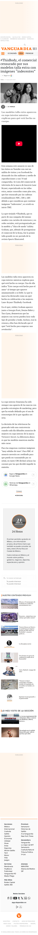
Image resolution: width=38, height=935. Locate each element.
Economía (12, 53)
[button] (3, 54)
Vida (21, 53)
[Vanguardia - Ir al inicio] (19, 49)
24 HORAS (11, 107)
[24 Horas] (19, 522)
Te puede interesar (14, 581)
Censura (19, 495)
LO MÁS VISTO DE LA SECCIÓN (18, 711)
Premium (29, 53)
